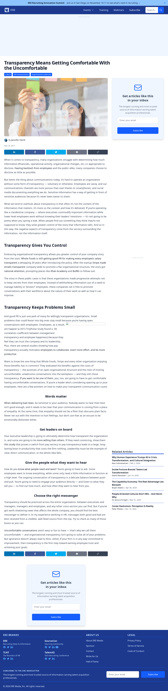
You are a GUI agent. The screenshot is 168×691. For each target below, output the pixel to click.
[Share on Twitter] (56, 152)
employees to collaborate (55, 349)
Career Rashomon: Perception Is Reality (132, 506)
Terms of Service (136, 645)
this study (9, 444)
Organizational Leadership (41, 74)
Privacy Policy (134, 640)
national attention (14, 271)
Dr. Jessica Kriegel (120, 500)
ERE (5, 640)
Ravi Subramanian (120, 463)
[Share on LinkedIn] (14, 152)
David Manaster (119, 475)
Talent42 (50, 652)
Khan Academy (59, 271)
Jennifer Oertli (18, 140)
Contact (90, 651)
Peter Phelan (117, 509)
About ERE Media (94, 640)
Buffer (76, 271)
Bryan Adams (118, 487)
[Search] (161, 10)
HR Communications (21, 74)
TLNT (6, 652)
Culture (8, 74)
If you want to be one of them (36, 378)
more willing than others (50, 440)
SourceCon (51, 640)
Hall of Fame (92, 661)
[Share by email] (77, 152)
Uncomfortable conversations (20, 530)
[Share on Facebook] (35, 152)
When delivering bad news (19, 402)
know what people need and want (37, 469)
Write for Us (92, 656)
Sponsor (90, 645)
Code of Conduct (136, 651)
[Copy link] (98, 152)
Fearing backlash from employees (33, 168)
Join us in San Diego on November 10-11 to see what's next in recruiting (84, 2)
